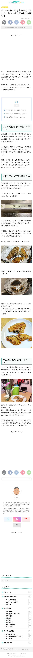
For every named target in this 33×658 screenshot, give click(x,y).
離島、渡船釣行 (18, 624)
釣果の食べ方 (4, 7)
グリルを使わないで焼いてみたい (16, 110)
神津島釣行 (18, 622)
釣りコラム (17, 592)
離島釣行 (18, 618)
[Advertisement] (16, 52)
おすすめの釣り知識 (17, 596)
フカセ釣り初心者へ (18, 600)
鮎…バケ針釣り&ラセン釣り (18, 636)
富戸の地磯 (18, 616)
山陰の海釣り (18, 611)
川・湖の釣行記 (17, 631)
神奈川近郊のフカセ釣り (18, 614)
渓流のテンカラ (18, 634)
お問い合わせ (23, 653)
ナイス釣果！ (18, 626)
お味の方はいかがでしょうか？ (15, 117)
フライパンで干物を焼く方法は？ (16, 113)
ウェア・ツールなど (18, 602)
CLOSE (16, 105)
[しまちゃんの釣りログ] (16, 2)
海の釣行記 (17, 608)
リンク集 (18, 604)
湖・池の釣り (18, 638)
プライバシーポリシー (12, 653)
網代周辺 (18, 620)
